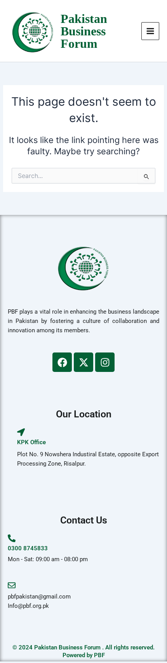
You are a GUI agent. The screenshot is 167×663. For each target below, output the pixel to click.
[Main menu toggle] (150, 31)
